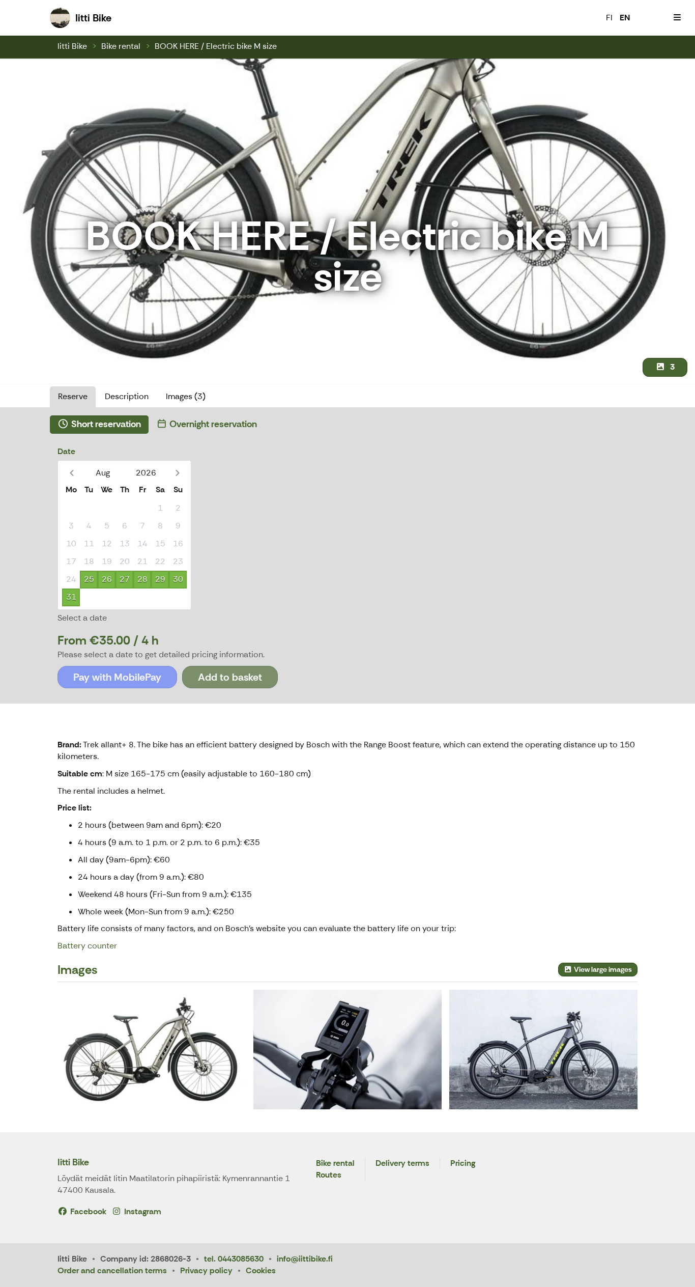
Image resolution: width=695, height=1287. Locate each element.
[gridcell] (71, 508)
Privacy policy (206, 1270)
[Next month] (177, 473)
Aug (103, 472)
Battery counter (87, 945)
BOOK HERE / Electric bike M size (216, 46)
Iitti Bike (72, 46)
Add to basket (230, 677)
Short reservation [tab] (105, 424)
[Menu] (677, 18)
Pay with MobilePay (117, 677)
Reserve (73, 396)
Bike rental (120, 46)
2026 (146, 472)
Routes (328, 1175)
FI (609, 17)
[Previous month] (71, 473)
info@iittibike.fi (305, 1258)
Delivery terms (402, 1163)
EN (625, 17)
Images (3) (186, 396)
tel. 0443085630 (234, 1258)
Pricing (462, 1163)
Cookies (261, 1270)
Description (127, 396)
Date (66, 451)
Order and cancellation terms (112, 1270)
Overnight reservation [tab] (212, 424)
